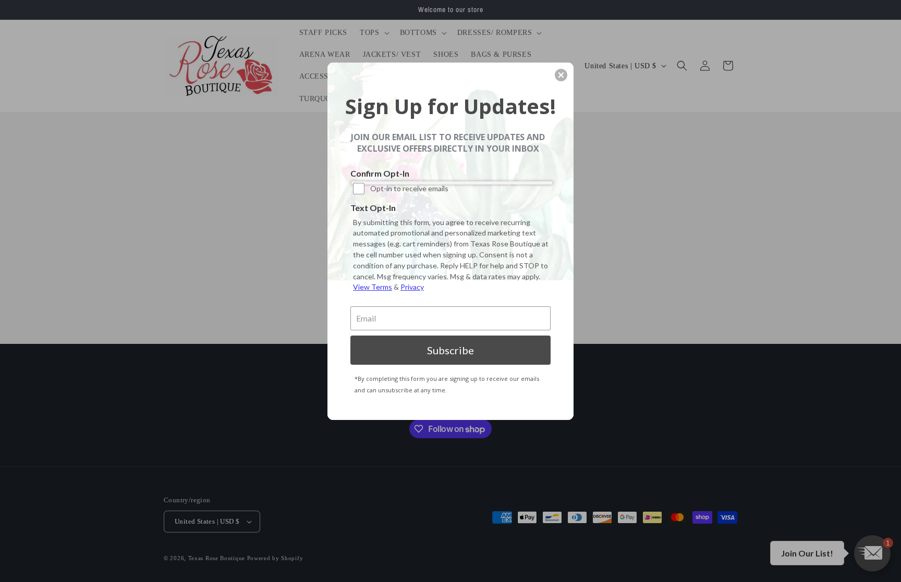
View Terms (372, 286)
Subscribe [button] (450, 350)
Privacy (412, 286)
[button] (561, 75)
